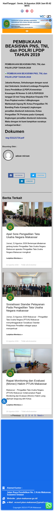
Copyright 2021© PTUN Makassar (27, 507)
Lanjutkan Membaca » (14, 258)
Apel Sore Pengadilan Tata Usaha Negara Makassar (23, 235)
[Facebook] (22, 11)
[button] (27, 31)
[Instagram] (27, 11)
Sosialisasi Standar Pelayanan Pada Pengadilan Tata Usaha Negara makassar (25, 307)
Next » (40, 415)
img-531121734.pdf (14, 138)
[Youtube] (32, 11)
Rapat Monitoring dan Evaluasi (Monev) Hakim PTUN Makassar (26, 382)
